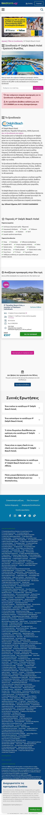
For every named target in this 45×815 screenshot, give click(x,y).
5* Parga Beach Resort (29, 635)
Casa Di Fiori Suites (29, 699)
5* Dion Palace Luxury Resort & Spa (24, 548)
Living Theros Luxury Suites (28, 679)
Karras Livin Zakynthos (7, 720)
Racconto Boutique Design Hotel (10, 621)
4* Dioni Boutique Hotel (8, 587)
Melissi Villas (5, 698)
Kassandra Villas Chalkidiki (8, 748)
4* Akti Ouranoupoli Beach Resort (10, 631)
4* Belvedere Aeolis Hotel (15, 623)
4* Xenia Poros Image (19, 551)
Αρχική (4, 41)
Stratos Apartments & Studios (9, 658)
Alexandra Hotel (36, 631)
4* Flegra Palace (31, 664)
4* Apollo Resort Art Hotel (8, 613)
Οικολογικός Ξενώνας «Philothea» (24, 613)
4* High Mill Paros (6, 577)
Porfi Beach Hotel (16, 713)
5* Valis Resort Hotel (27, 536)
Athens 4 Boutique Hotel (8, 650)
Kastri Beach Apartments (30, 743)
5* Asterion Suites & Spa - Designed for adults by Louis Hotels (17, 684)
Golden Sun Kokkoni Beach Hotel (27, 565)
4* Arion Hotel (5, 550)
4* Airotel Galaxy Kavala (23, 585)
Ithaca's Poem (34, 616)
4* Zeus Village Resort (24, 735)
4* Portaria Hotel (33, 591)
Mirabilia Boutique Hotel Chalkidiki (20, 616)
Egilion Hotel (28, 592)
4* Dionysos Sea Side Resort (8, 708)
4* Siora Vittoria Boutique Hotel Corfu (11, 601)
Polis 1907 (22, 716)
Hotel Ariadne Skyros (7, 709)
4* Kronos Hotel (30, 551)
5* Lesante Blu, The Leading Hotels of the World (27, 703)
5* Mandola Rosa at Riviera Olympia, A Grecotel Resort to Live (17, 531)
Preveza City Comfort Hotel (20, 648)
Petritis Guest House (7, 641)
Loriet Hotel (5, 624)
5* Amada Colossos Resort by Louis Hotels (12, 730)
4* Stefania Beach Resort (8, 570)
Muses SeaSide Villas (34, 575)
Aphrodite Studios (21, 630)
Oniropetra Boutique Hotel (27, 584)
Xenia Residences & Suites (23, 704)
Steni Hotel (20, 636)
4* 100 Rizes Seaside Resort (8, 596)
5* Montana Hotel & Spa (19, 538)
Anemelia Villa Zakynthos (32, 721)
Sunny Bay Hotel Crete (27, 626)
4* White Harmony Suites (8, 694)
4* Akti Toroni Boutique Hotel (26, 750)
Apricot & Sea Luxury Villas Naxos (22, 720)
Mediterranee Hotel (25, 631)
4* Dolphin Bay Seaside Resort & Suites (28, 553)
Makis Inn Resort (6, 672)
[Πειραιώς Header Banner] (22, 27)
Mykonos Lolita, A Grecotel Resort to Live (12, 723)
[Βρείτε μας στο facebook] (10, 515)
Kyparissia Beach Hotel (28, 633)
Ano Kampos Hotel (6, 652)
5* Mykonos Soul (6, 692)
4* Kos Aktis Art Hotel (29, 674)
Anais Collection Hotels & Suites (24, 650)
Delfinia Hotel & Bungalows (8, 704)
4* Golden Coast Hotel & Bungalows (29, 541)
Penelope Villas (6, 691)
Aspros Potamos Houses (7, 721)
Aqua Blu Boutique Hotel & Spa (19, 682)
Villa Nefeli (20, 665)
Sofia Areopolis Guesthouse (34, 742)
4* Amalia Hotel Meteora (8, 594)
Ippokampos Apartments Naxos (9, 701)
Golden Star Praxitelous (18, 577)
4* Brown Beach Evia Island (24, 560)
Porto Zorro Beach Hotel (19, 562)
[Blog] (35, 515)
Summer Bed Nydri (19, 721)
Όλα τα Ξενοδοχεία (15, 41)
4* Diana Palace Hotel (18, 592)
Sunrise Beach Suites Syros (21, 706)
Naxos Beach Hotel (6, 674)
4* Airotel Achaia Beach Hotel (24, 545)
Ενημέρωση (38, 88)
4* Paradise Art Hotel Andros (9, 567)
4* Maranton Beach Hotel (8, 548)
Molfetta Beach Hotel (29, 689)
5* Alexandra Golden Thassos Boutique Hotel (13, 589)
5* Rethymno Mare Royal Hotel (28, 711)
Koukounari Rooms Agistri (15, 624)
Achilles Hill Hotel (35, 594)
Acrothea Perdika (6, 616)
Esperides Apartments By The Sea (10, 645)
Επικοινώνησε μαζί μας (15, 500)
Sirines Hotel (18, 587)
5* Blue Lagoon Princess (27, 550)
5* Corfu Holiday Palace (34, 555)
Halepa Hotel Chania (32, 701)
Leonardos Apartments (22, 596)
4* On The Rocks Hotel (19, 709)
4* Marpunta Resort (22, 573)
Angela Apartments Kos (7, 706)
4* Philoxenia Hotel (20, 570)
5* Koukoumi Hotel (29, 665)
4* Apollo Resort (35, 704)
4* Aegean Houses (19, 699)
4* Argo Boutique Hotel (20, 664)
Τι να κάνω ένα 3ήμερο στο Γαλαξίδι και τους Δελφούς (15, 773)
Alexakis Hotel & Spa (27, 652)
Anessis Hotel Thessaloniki (8, 752)
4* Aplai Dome (5, 677)
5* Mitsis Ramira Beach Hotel (9, 667)
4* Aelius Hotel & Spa (27, 601)
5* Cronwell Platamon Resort (9, 539)
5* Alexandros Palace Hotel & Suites (11, 679)
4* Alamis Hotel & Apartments (20, 643)
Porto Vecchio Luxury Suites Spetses (11, 738)
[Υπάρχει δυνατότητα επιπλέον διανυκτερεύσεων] (26, 313)
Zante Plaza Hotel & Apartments (10, 553)
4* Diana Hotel (33, 596)
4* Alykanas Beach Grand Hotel (20, 558)
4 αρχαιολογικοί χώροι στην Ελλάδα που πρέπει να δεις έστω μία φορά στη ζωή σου (21, 779)
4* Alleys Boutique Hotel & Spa (9, 750)
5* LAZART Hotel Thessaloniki (21, 653)
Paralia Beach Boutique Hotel (23, 604)
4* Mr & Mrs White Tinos (18, 563)
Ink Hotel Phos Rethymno (30, 730)
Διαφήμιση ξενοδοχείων (31, 505)
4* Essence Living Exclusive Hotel (10, 640)
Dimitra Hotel (22, 728)
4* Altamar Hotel (31, 570)
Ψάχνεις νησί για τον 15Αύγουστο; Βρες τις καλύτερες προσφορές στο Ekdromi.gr (21, 777)
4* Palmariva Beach (6, 562)
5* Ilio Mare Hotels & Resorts (9, 545)
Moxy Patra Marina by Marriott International (27, 579)
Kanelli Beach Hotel (6, 556)
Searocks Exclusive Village (22, 611)
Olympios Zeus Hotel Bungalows (28, 647)
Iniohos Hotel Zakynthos (8, 703)
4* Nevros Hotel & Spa (7, 647)
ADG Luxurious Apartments (22, 594)
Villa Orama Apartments (35, 648)
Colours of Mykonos (16, 691)
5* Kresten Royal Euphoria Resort (28, 675)
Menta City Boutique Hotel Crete (10, 716)
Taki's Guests (19, 743)
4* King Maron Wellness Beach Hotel (11, 626)
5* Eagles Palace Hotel (7, 699)
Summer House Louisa (7, 653)
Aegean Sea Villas (35, 692)
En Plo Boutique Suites (7, 689)
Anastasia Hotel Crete (32, 728)
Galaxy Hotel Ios (17, 641)
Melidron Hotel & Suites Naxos (27, 645)
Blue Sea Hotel (35, 580)
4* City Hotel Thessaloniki (8, 604)
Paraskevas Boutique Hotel (25, 669)
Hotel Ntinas (27, 608)
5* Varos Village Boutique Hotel (10, 696)
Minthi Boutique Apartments (9, 614)
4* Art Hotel (22, 696)
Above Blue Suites (30, 589)
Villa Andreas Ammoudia (8, 638)
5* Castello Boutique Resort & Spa (10, 670)
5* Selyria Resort (6, 555)
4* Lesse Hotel (30, 562)
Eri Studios (21, 672)
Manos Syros (38, 613)
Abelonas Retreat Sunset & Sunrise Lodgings (13, 731)
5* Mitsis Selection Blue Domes (27, 662)
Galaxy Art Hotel (24, 621)
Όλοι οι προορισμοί (6, 760)
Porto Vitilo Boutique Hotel (9, 573)
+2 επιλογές (11, 317)
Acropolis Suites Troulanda (8, 655)
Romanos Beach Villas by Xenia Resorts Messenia (14, 742)
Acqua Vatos (19, 635)
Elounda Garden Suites (35, 677)
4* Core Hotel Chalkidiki (35, 621)
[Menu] (3, 9)
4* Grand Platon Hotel (29, 546)
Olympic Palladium (31, 696)
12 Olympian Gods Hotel (31, 563)
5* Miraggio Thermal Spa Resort (10, 591)
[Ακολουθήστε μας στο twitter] (25, 515)
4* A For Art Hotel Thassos (8, 611)
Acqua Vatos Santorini (19, 606)
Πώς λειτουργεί (33, 500)
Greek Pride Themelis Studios (30, 641)
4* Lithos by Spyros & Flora (22, 694)
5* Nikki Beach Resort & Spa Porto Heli (11, 582)
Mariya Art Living (6, 682)
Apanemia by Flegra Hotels (8, 580)
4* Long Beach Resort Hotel (35, 539)
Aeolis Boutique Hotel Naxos (9, 585)
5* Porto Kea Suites (23, 657)
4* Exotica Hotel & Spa (31, 543)
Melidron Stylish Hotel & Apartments (25, 748)
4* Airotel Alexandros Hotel (9, 630)
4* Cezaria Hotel (23, 591)
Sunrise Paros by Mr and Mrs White (10, 711)
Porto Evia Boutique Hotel (8, 575)
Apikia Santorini (18, 689)
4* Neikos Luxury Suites (7, 597)
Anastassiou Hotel (16, 633)
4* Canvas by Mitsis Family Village (10, 675)
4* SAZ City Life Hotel (33, 573)
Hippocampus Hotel (17, 674)
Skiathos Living (5, 619)
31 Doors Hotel (16, 652)
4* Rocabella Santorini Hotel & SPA (19, 677)
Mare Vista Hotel (6, 563)
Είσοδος (30, 3)
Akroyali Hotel (25, 582)
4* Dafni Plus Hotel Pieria (25, 718)
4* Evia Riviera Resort (7, 546)
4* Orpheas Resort (6, 713)
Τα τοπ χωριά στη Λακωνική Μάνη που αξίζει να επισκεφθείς (16, 775)
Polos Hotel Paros (30, 660)
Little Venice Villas (28, 723)
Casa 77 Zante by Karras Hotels (24, 655)
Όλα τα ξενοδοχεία (6, 755)
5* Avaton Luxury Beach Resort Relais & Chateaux (14, 737)
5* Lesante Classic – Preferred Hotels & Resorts (13, 715)
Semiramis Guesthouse (7, 602)
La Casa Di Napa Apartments (8, 636)
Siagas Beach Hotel (6, 558)
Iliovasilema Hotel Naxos (36, 706)
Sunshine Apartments (7, 606)
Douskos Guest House (28, 687)
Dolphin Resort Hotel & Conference (10, 726)
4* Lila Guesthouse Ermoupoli (9, 747)
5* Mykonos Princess (31, 667)
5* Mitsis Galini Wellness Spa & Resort (11, 536)
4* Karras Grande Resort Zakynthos (10, 584)
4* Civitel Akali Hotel (34, 681)
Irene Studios (32, 558)
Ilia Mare (16, 647)
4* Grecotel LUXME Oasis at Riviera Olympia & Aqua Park (16, 568)
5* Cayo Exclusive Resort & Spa (9, 657)
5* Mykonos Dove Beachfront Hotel (20, 692)
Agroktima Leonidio (30, 599)
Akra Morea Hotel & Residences (9, 565)
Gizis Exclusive (13, 662)
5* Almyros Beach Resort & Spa (33, 672)
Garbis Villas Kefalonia (31, 597)
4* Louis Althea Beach (20, 725)
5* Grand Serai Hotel (31, 538)
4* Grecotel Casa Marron (23, 533)
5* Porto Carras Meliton (36, 556)
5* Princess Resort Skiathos (17, 619)
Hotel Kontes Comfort (7, 686)
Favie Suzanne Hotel (30, 577)
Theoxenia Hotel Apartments (9, 560)
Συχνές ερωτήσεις (22, 510)
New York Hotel (36, 658)
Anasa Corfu (14, 672)
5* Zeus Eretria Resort (7, 543)
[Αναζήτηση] (41, 9)
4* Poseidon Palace (6, 538)
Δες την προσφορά (30, 334)
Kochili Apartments (17, 608)
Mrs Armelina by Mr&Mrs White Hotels (26, 708)
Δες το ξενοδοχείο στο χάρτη (12, 133)
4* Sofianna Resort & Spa (8, 725)
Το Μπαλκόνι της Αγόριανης (28, 609)
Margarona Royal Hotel (30, 572)
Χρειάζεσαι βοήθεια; (22, 384)
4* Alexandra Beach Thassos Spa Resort (27, 614)
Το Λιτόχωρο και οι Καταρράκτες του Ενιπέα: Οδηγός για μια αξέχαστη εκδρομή (21, 771)
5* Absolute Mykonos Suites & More (11, 609)
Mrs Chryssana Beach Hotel (23, 580)
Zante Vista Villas (25, 726)
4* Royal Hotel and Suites (8, 635)
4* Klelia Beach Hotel (7, 551)
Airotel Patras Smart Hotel (21, 602)
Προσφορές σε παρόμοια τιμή (22, 353)
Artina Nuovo (21, 667)
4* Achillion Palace (6, 660)
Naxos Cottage (30, 709)
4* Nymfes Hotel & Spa (7, 572)
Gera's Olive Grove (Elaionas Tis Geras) (27, 618)
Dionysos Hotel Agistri (29, 686)
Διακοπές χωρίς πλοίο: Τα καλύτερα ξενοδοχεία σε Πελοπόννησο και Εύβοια (20, 768)
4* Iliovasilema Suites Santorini (15, 599)
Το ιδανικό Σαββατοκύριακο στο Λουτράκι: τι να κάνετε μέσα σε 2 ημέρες (19, 766)
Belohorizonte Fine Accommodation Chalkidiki (13, 733)
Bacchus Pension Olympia (22, 628)
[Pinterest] (30, 515)
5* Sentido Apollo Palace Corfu (9, 669)
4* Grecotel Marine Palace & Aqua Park (24, 534)
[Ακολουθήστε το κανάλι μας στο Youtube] (20, 515)
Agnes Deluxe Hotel (7, 648)
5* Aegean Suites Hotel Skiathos (10, 718)
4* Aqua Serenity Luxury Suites (9, 728)
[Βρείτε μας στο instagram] (15, 515)
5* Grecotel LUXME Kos (7, 534)
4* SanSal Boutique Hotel (24, 658)
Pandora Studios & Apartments (9, 735)
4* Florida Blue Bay (15, 550)
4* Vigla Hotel (22, 701)
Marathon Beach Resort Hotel (9, 618)
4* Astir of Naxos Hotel (15, 698)
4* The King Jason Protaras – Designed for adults (14, 740)
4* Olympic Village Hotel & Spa (19, 555)
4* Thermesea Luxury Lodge (9, 665)
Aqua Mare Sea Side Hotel (30, 623)
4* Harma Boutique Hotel (26, 670)
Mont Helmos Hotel (20, 597)
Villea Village (5, 687)
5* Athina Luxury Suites (18, 660)
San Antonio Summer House (31, 636)
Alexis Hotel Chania (6, 681)
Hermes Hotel (5, 662)
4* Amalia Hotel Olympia (8, 579)
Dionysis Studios (36, 604)
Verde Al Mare (34, 653)
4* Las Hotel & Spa (6, 633)
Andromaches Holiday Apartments (31, 691)
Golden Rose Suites (6, 608)
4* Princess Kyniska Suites (8, 628)
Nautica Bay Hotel (22, 539)
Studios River (33, 628)
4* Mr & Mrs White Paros (35, 643)
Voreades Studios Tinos (7, 745)
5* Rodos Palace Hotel (21, 575)
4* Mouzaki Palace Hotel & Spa (20, 556)
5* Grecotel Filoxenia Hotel (8, 533)
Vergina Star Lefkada (25, 640)
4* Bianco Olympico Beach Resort (10, 541)
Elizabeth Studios (18, 572)
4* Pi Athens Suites (6, 643)
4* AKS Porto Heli (18, 546)
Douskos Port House (7, 592)
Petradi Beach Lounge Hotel (29, 698)
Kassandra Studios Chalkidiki (25, 747)
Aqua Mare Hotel (18, 686)
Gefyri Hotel (36, 655)
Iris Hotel (4, 599)
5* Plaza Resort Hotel (7, 664)
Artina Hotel (5, 623)
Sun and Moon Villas (21, 638)
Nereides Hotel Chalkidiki (8, 743)
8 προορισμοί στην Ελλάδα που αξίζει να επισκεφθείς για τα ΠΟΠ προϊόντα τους (21, 770)
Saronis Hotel (30, 606)
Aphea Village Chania (32, 733)
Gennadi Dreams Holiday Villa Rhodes (24, 745)
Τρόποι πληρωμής (11, 505)
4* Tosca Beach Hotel (19, 543)
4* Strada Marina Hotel (15, 687)
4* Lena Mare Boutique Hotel (20, 681)
